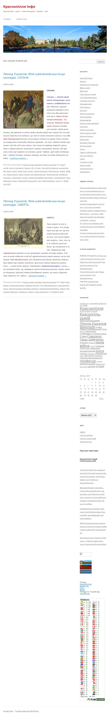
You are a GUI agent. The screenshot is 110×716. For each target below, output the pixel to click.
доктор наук (85, 348)
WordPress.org (86, 442)
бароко (28, 168)
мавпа (62, 171)
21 (88, 392)
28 (88, 395)
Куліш (30, 171)
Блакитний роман (17, 285)
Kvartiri (83, 285)
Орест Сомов (24, 174)
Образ (62, 288)
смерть (31, 292)
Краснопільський (90, 316)
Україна (91, 343)
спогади (99, 361)
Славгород (85, 333)
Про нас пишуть (86, 155)
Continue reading (19, 158)
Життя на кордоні (87, 113)
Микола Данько (86, 136)
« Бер (82, 398)
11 (103, 385)
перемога (98, 355)
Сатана (25, 177)
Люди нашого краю (88, 133)
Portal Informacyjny (88, 272)
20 (85, 392)
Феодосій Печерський (27, 181)
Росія (104, 329)
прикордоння (94, 357)
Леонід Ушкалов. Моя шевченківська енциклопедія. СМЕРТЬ (34, 202)
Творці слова (85, 165)
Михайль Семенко (31, 288)
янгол (58, 181)
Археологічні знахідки (89, 84)
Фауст (15, 181)
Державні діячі (86, 104)
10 (100, 385)
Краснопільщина (90, 320)
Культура (84, 126)
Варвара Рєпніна (32, 285)
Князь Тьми (22, 171)
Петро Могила (52, 174)
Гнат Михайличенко (48, 285)
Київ (85, 305)
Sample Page (21, 19)
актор (11, 168)
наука (82, 356)
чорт (39, 181)
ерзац (8, 171)
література (101, 353)
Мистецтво (84, 139)
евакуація (95, 348)
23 (96, 392)
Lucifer (6, 168)
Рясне (82, 331)
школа (91, 366)
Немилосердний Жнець (49, 288)
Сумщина (94, 336)
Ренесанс (7, 177)
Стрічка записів (86, 435)
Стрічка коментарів (88, 438)
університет (100, 364)
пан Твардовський (38, 174)
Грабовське (84, 303)
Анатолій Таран (86, 78)
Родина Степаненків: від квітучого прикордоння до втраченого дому (92, 236)
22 (92, 392)
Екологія (83, 110)
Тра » (101, 398)
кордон (83, 353)
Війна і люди (85, 88)
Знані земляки (86, 117)
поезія (83, 357)
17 (100, 389)
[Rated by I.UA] (86, 555)
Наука (82, 149)
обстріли (89, 355)
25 (103, 392)
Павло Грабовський (88, 152)
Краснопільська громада (89, 311)
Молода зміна (85, 146)
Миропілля (87, 327)
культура (91, 354)
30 (96, 395)
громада (99, 346)
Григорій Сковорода (49, 168)
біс (33, 168)
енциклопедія (63, 285)
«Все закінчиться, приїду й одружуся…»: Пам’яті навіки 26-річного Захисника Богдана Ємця (93, 541)
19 (81, 392)
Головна (7, 19)
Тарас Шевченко (42, 292)
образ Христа (12, 174)
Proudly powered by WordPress (27, 711)
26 (81, 395)
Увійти (82, 432)
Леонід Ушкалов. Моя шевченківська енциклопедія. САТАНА (34, 75)
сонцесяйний (59, 177)
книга (14, 171)
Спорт (82, 159)
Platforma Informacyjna (89, 262)
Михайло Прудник (87, 143)
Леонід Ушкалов (49, 165)
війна (84, 345)
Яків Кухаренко (48, 181)
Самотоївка (90, 331)
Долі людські (85, 107)
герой (92, 346)
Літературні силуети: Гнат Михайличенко (92, 265)
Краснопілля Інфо (19, 6)
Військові (84, 91)
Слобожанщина (99, 333)
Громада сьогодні (87, 101)
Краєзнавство (85, 120)
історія (100, 366)
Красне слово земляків (32, 165)
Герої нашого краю (88, 94)
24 (100, 392)
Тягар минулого (86, 168)
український (87, 363)
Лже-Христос (53, 171)
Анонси (83, 81)
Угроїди (84, 342)
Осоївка (98, 327)
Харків (99, 342)
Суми (83, 336)
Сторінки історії (86, 162)
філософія (83, 367)
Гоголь (38, 168)
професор (63, 174)
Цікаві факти (85, 172)
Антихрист (19, 168)
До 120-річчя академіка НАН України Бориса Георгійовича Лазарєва (92, 226)
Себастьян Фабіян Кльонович (41, 177)
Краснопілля (91, 308)
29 (92, 395)
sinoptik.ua (85, 593)
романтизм (16, 177)
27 (85, 395)
